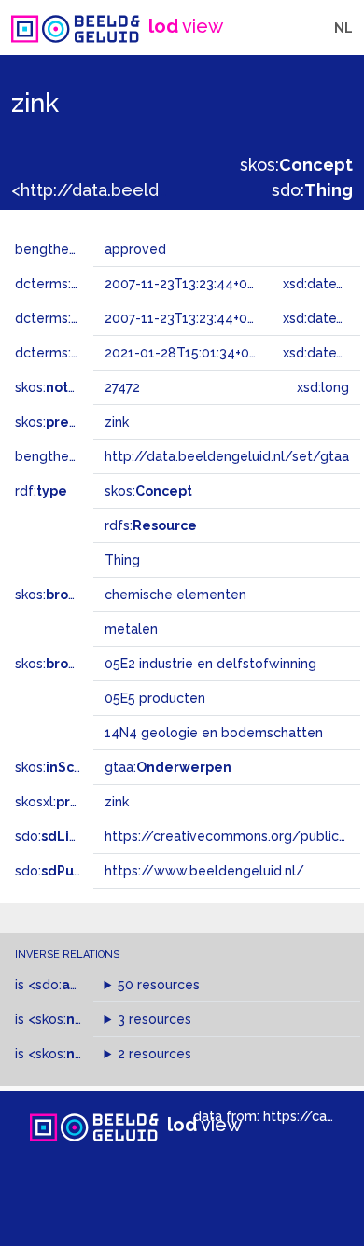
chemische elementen (175, 594)
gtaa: (168, 767)
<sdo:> (68, 984)
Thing (122, 560)
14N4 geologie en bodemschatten (214, 732)
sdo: (312, 190)
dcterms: (92, 283)
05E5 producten (155, 698)
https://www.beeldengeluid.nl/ (204, 870)
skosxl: (70, 801)
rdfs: (151, 525)
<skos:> (82, 1053)
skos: (296, 165)
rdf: (41, 490)
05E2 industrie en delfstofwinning (210, 663)
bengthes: (67, 249)
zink (117, 801)
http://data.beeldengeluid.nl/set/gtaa (227, 456)
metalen (131, 629)
